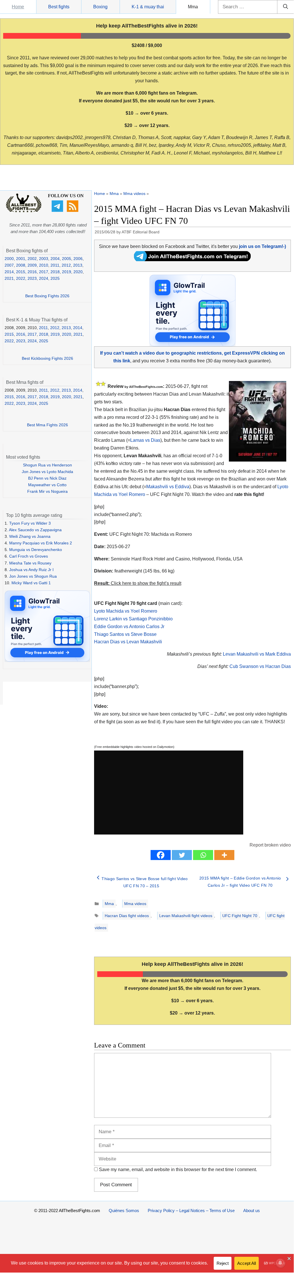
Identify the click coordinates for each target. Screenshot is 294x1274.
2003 (43, 258)
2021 (9, 278)
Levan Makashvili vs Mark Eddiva (257, 654)
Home (18, 6)
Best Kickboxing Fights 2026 (47, 358)
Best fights (58, 6)
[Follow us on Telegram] (58, 210)
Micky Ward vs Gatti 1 (31, 583)
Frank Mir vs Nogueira (47, 491)
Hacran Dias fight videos (127, 915)
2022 (20, 278)
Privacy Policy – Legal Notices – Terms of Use (191, 1210)
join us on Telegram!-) (262, 246)
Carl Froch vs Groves (28, 556)
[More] (224, 855)
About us (251, 1210)
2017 (43, 271)
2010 (43, 265)
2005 (66, 258)
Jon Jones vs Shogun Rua (33, 576)
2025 (55, 278)
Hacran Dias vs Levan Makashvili (128, 641)
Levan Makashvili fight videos (185, 915)
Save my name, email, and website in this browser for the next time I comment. (178, 1169)
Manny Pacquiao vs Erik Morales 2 (40, 543)
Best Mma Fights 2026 (47, 425)
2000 (9, 258)
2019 (66, 271)
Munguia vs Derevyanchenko (35, 549)
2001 (20, 258)
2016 (32, 271)
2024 (43, 278)
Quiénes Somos (124, 1210)
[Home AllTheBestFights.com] (24, 211)
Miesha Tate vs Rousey (30, 563)
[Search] (285, 7)
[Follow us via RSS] (73, 210)
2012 (66, 265)
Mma (193, 6)
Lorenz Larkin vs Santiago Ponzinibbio (133, 618)
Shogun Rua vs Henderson (47, 465)
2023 (32, 278)
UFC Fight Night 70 (239, 915)
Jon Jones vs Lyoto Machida (47, 471)
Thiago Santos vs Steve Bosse (125, 634)
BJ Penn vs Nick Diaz (47, 478)
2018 (55, 271)
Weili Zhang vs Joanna (29, 536)
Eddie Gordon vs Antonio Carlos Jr (129, 626)
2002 (32, 258)
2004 (55, 258)
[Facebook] (161, 855)
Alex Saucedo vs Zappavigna (35, 529)
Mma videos (134, 193)
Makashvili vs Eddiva (167, 486)
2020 (78, 271)
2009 (32, 265)
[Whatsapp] (203, 855)
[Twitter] (182, 855)
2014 (9, 271)
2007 (9, 265)
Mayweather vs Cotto (47, 484)
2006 (78, 258)
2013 (77, 265)
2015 (20, 271)
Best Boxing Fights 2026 (47, 296)
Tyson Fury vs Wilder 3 (30, 523)
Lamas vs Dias (145, 440)
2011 (54, 265)
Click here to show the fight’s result (137, 583)
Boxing (100, 6)
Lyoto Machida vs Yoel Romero (125, 611)
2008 (20, 265)
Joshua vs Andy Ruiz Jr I (31, 569)
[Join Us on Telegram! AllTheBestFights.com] (192, 260)
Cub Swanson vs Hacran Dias (260, 666)
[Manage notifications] (280, 1262)
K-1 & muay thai (148, 6)
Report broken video (270, 845)
